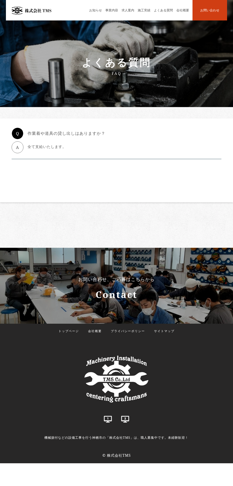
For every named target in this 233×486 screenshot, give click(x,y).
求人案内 (128, 10)
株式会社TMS (119, 455)
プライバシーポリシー (128, 331)
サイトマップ (164, 331)
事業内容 (111, 10)
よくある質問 (163, 10)
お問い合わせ (209, 10)
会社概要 (182, 10)
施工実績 (144, 10)
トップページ (68, 331)
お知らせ (95, 10)
